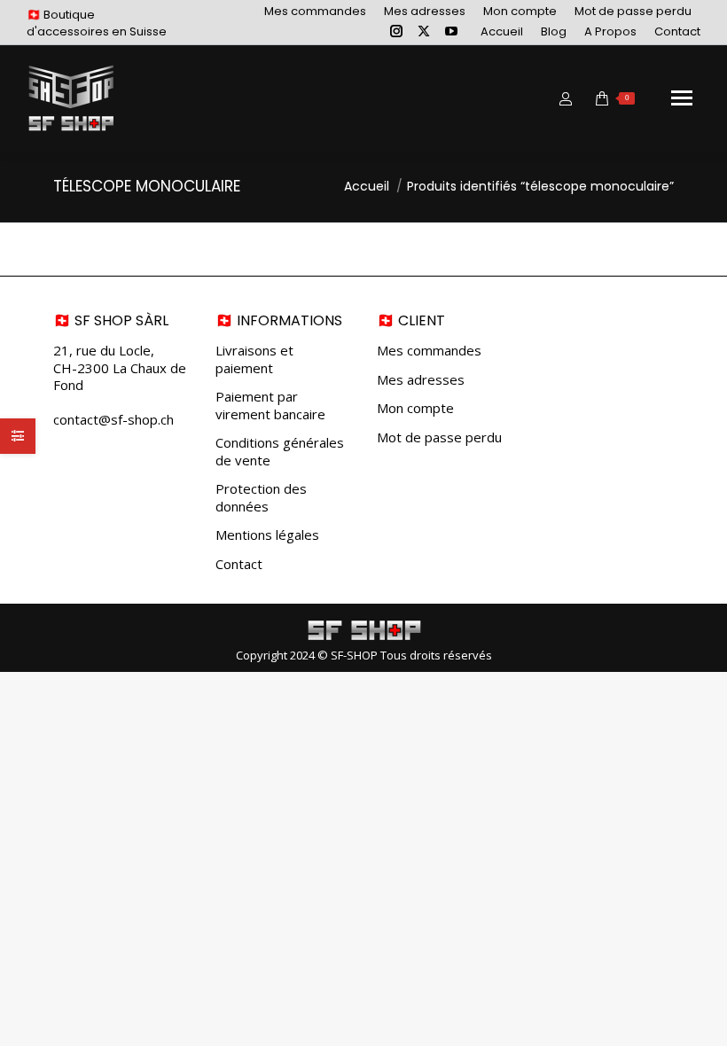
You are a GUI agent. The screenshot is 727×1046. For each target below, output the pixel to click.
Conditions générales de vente (279, 451)
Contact (238, 564)
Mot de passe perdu (439, 437)
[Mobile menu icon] (681, 98)
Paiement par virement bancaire (270, 405)
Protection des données (261, 497)
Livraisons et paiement (254, 359)
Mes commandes (429, 350)
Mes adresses (421, 379)
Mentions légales (267, 535)
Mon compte (415, 408)
